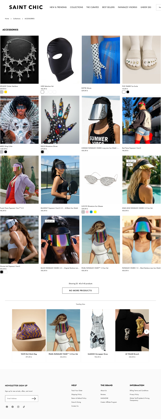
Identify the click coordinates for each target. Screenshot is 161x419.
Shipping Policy (76, 394)
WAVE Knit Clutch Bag (29, 354)
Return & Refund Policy (78, 398)
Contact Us (74, 406)
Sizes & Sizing (76, 402)
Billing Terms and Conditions (139, 390)
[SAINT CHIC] (26, 7)
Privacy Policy (134, 394)
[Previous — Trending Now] (14, 331)
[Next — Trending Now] (146, 331)
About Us (104, 390)
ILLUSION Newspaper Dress (98, 354)
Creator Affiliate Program (109, 402)
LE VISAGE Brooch (132, 354)
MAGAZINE (104, 398)
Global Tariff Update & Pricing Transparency (139, 399)
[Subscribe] (34, 398)
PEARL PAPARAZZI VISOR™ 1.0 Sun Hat (63, 354)
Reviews (103, 394)
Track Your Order (76, 390)
